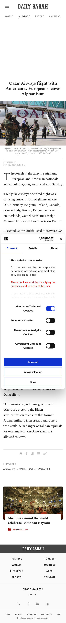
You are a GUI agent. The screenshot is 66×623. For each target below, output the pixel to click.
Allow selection (33, 372)
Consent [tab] (12, 248)
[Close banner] (61, 239)
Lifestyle (16, 571)
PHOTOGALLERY (20, 529)
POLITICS (16, 558)
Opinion (49, 577)
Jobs (8, 614)
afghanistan (9, 469)
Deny (33, 381)
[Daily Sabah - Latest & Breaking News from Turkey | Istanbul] (33, 6)
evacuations (44, 469)
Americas (54, 16)
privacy (18, 614)
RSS (58, 614)
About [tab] (54, 248)
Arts (49, 571)
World (9, 16)
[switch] (50, 320)
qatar (22, 469)
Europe (39, 16)
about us (31, 614)
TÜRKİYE (49, 558)
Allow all (33, 361)
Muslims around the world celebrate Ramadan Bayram (29, 520)
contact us (46, 614)
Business (49, 564)
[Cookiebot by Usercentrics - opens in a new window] (40, 239)
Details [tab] (33, 248)
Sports (16, 577)
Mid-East (24, 16)
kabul (32, 469)
